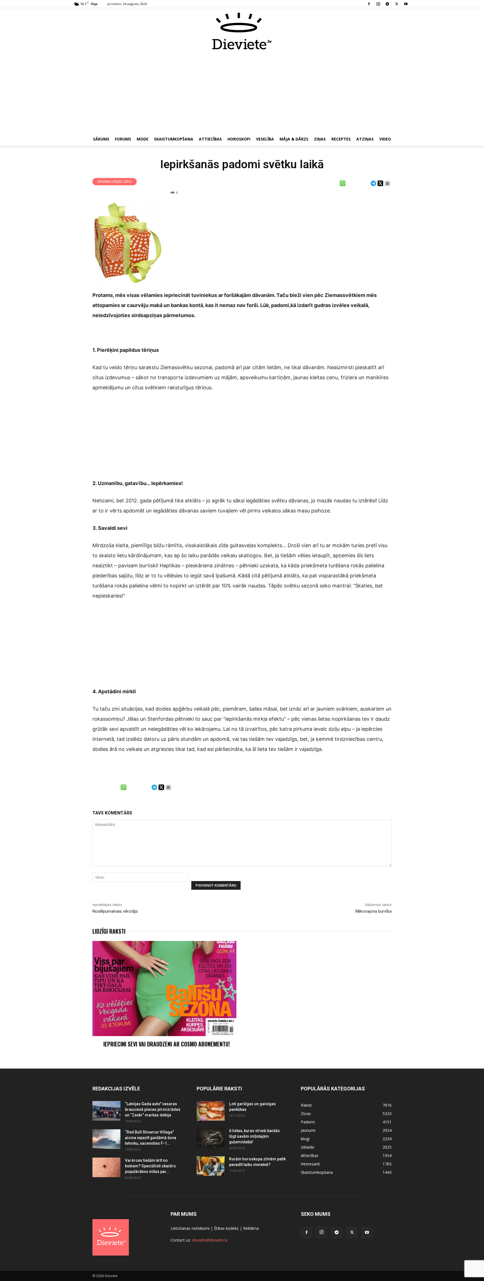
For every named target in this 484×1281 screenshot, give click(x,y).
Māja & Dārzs (294, 139)
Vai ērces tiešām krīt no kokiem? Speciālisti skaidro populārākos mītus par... (150, 1166)
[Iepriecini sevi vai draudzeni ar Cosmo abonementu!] (164, 988)
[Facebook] (369, 4)
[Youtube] (406, 4)
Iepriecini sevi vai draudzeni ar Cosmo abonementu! (166, 1044)
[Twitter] (396, 4)
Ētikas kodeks (226, 1228)
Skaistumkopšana (173, 139)
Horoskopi (238, 139)
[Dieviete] (242, 31)
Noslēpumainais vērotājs (115, 911)
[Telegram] (387, 4)
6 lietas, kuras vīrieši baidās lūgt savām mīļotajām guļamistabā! (254, 1136)
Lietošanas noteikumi (190, 1228)
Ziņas (320, 139)
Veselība (265, 139)
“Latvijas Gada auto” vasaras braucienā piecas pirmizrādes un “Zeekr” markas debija (152, 1109)
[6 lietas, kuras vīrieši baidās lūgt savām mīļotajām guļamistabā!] (211, 1137)
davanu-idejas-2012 (114, 181)
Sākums (101, 139)
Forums (123, 139)
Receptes (341, 139)
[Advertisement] (242, 92)
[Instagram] (378, 4)
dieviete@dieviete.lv (209, 1240)
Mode (142, 139)
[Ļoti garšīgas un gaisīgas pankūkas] (211, 1111)
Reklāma (251, 1228)
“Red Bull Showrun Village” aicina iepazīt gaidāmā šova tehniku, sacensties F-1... (150, 1138)
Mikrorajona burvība (373, 911)
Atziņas (365, 139)
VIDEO (385, 139)
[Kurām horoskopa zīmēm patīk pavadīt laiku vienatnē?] (211, 1166)
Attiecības (210, 139)
